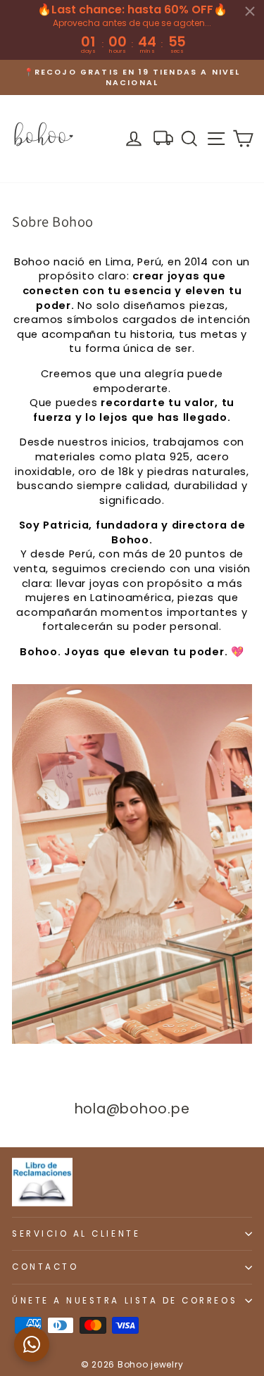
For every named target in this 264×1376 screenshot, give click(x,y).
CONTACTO (45, 1267)
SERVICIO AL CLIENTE (76, 1233)
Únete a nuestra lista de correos (124, 1300)
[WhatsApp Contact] (31, 1344)
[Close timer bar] (250, 11)
